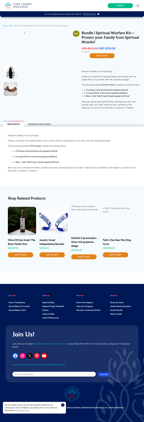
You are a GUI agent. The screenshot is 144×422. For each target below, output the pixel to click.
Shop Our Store (116, 302)
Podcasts (16, 365)
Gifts (11, 26)
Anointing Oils (116, 310)
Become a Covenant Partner (88, 310)
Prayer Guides (48, 314)
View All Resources (50, 318)
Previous (20, 65)
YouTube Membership (31, 365)
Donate (120, 6)
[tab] (13, 124)
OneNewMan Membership (54, 365)
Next (82, 65)
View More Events (89, 14)
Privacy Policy (23, 410)
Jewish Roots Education (120, 306)
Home (5, 26)
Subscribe (104, 374)
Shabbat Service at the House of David (50, 344)
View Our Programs (84, 306)
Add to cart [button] (20, 255)
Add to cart (102, 56)
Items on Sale (116, 314)
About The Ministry (17, 302)
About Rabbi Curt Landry (19, 306)
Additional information (39, 124)
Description (13, 124)
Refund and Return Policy (93, 408)
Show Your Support (84, 302)
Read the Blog (48, 302)
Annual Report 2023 (17, 310)
